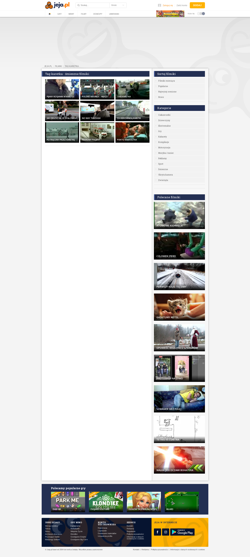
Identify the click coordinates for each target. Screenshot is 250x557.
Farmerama (75, 526)
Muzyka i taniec (166, 153)
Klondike (74, 534)
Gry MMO (76, 522)
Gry (59, 14)
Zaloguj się (168, 5)
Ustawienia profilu (105, 536)
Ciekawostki (164, 114)
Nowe (161, 97)
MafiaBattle (75, 529)
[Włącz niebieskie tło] (203, 13)
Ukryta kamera (165, 174)
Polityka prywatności (135, 534)
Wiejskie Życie (76, 531)
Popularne (163, 86)
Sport (160, 163)
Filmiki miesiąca (166, 80)
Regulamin (131, 531)
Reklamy (162, 158)
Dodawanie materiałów (107, 533)
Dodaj (197, 5)
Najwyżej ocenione (167, 91)
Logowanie (102, 531)
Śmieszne (163, 169)
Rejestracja (102, 528)
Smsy (47, 531)
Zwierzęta (163, 180)
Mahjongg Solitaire (52, 540)
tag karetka (72, 66)
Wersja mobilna (51, 526)
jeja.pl (48, 66)
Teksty (48, 529)
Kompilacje (163, 142)
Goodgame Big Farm (79, 540)
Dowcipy (97, 14)
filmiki (58, 66)
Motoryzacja (164, 147)
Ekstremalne (164, 125)
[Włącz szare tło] (201, 13)
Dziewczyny (164, 120)
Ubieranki (114, 14)
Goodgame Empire (78, 537)
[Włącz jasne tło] (198, 13)
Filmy (83, 14)
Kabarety (162, 136)
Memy (71, 14)
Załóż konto (182, 5)
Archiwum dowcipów (53, 534)
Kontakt (130, 526)
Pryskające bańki (52, 537)
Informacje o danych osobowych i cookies (135, 538)
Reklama (130, 529)
